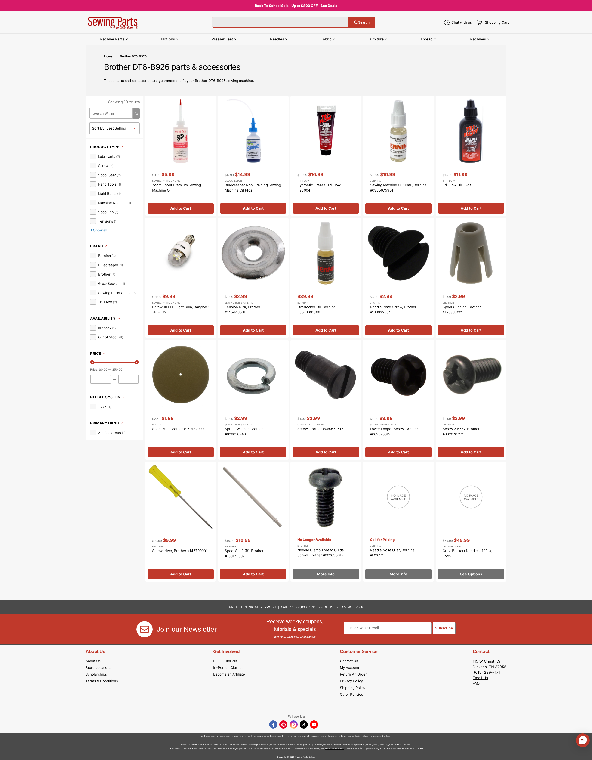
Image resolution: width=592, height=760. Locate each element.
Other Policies (351, 694)
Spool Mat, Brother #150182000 (178, 429)
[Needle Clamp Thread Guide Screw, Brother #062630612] (325, 522)
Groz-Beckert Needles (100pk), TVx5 (468, 553)
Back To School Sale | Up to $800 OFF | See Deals (296, 5)
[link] (105, 156)
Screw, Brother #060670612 (320, 429)
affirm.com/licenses (334, 748)
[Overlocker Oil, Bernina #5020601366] (325, 278)
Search (364, 22)
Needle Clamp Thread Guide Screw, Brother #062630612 (320, 553)
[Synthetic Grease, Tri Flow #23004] (325, 156)
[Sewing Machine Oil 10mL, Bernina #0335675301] (398, 156)
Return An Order (353, 674)
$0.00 (103, 369)
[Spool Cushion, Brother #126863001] (471, 278)
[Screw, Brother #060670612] (325, 400)
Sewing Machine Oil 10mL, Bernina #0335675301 (398, 187)
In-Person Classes (228, 667)
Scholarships (96, 674)
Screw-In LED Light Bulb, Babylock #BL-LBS (180, 309)
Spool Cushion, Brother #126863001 (462, 309)
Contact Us (349, 661)
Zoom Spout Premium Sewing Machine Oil (176, 187)
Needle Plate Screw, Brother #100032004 (393, 309)
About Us (93, 661)
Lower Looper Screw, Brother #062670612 (394, 431)
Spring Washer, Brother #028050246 (244, 431)
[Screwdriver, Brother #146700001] (180, 522)
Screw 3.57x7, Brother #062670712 (461, 431)
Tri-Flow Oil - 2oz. (457, 185)
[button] (492, 22)
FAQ (476, 683)
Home (108, 56)
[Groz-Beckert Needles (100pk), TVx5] (471, 522)
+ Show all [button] (98, 230)
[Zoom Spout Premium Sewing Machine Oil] (180, 156)
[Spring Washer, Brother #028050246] (253, 400)
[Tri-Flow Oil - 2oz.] (471, 156)
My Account (349, 667)
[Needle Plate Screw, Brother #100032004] (398, 278)
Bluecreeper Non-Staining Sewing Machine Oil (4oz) (253, 187)
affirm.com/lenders (321, 744)
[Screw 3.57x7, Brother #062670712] (471, 400)
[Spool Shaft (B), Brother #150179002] (253, 522)
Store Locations (98, 667)
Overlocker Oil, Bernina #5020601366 (316, 309)
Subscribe (444, 628)
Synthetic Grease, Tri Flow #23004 (319, 187)
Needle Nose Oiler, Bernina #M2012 (392, 553)
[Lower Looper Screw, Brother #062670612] (398, 400)
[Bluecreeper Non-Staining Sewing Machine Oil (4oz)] (253, 156)
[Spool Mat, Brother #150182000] (180, 400)
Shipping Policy (352, 688)
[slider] (92, 362)
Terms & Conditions (102, 681)
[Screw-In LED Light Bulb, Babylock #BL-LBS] (180, 278)
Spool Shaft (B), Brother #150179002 (244, 553)
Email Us (480, 678)
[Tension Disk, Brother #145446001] (253, 278)
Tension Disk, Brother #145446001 (242, 309)
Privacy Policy (351, 681)
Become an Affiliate (229, 674)
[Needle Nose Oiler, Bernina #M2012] (398, 522)
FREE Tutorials (225, 661)
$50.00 (117, 369)
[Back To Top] (585, 753)
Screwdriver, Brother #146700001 (179, 551)
